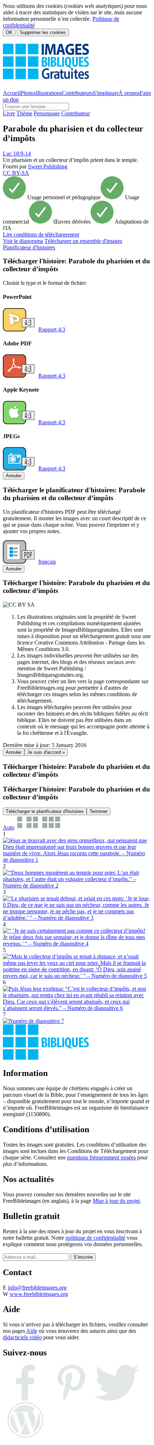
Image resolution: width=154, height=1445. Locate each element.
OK (9, 32)
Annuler (13, 475)
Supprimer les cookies (43, 32)
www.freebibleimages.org (39, 1294)
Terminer (98, 811)
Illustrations (49, 93)
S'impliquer (106, 93)
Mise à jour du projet (116, 1201)
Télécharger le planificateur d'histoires (45, 811)
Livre (9, 113)
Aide (31, 1331)
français (47, 562)
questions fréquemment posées (101, 1157)
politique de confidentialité (95, 1238)
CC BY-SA (16, 173)
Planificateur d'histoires (29, 247)
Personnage (47, 113)
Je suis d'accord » (46, 752)
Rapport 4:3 (51, 329)
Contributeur (75, 113)
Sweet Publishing (47, 166)
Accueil (11, 93)
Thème (24, 113)
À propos (129, 93)
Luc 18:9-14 (17, 153)
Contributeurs (77, 93)
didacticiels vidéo (22, 1337)
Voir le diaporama (23, 241)
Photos (28, 93)
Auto (8, 827)
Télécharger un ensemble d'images (83, 241)
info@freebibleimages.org (37, 1287)
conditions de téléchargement (41, 234)
